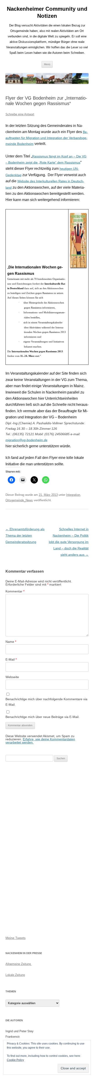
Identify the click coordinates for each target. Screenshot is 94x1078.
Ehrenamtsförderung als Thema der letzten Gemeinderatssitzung (24, 535)
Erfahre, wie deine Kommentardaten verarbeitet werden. (40, 740)
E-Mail (11, 659)
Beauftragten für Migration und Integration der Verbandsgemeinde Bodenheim (46, 137)
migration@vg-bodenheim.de (26, 440)
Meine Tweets (15, 938)
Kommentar (14, 591)
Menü (47, 64)
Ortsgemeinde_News (19, 500)
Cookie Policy (15, 1060)
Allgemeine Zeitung (18, 964)
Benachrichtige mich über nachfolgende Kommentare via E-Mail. (46, 701)
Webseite (12, 677)
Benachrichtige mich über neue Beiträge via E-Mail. (42, 717)
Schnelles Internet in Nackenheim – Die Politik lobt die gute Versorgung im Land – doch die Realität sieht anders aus (69, 541)
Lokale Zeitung (15, 975)
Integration (73, 495)
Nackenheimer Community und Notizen (47, 12)
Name (10, 641)
